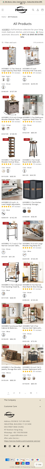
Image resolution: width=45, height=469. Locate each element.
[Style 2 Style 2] (8, 79)
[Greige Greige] (3, 128)
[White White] (24, 79)
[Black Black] (3, 213)
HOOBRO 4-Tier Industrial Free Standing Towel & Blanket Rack (12, 286)
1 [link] (8, 393)
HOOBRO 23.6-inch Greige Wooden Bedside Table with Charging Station (12, 118)
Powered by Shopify (29, 467)
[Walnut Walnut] (3, 376)
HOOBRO (5, 29)
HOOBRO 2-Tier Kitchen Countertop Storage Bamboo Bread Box (32, 203)
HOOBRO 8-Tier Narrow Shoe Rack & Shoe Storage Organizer (33, 286)
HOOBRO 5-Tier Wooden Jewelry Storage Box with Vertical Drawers (11, 368)
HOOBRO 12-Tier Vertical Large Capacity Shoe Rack (11, 70)
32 (31, 393)
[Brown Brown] (3, 87)
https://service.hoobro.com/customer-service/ (22, 441)
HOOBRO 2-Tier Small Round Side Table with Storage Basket (31, 161)
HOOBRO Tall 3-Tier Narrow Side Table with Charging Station (32, 327)
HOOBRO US (18, 467)
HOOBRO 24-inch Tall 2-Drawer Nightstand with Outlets (32, 368)
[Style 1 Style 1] (3, 79)
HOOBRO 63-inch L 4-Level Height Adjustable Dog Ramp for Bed (11, 203)
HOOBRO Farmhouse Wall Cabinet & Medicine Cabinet (12, 327)
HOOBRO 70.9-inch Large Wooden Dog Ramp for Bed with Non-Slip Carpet (32, 245)
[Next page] (36, 393)
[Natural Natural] (29, 211)
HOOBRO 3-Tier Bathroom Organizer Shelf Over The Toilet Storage (33, 118)
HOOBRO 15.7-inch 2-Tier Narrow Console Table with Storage (12, 245)
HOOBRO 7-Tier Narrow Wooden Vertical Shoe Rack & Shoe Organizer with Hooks (11, 161)
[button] (2, 10)
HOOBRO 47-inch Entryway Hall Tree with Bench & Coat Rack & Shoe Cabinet (33, 70)
